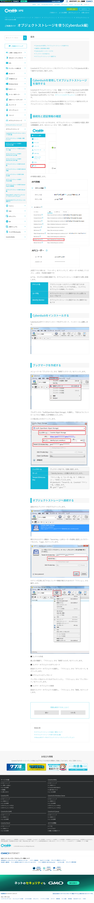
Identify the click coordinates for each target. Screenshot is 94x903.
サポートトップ (9, 17)
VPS (39, 4)
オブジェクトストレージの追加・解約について (49, 732)
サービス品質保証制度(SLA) (41, 841)
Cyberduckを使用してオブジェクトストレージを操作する (52, 45)
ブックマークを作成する (42, 54)
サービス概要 (85, 841)
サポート (86, 4)
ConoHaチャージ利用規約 (26, 839)
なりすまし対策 (61, 862)
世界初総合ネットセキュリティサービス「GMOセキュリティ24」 (14, 860)
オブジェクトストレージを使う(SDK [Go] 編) (48, 734)
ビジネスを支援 (28, 898)
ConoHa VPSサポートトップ (23, 17)
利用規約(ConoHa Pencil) (86, 839)
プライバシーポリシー (61, 841)
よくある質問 (63, 12)
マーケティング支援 (45, 898)
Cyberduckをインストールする (44, 51)
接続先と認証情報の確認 (42, 48)
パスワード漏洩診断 (34, 860)
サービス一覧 (78, 4)
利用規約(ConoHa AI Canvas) (72, 839)
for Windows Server (47, 4)
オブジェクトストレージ (50, 17)
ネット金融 (64, 898)
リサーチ (52, 898)
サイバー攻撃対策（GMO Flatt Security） (47, 862)
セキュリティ (36, 898)
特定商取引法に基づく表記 (15, 841)
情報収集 (58, 898)
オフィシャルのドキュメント (65, 95)
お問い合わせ (85, 12)
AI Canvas (64, 4)
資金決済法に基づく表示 (28, 841)
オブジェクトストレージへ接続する (45, 56)
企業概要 (79, 841)
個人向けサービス (77, 898)
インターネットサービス (6, 898)
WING (34, 4)
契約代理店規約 (4, 841)
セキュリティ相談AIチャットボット (58, 860)
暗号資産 (70, 898)
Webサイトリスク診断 (44, 860)
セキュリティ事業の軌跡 (71, 862)
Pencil (71, 4)
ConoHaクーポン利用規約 (39, 839)
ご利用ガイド (53, 12)
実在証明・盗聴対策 (5, 862)
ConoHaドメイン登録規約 (12, 839)
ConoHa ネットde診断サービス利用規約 (55, 839)
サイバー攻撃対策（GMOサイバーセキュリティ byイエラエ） (23, 862)
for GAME (57, 4)
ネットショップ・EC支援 (18, 898)
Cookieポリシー (71, 841)
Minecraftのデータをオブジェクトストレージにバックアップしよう (55, 737)
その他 (84, 898)
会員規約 (3, 839)
